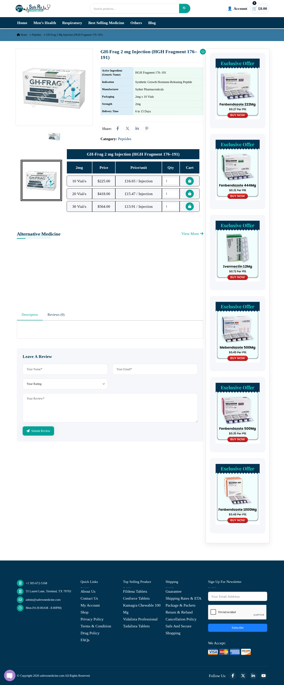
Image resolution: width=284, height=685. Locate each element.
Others (136, 23)
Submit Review (40, 431)
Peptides (36, 34)
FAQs (85, 640)
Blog (152, 23)
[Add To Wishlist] (203, 52)
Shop (84, 612)
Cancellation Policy (181, 619)
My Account (90, 605)
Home (22, 23)
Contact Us (89, 598)
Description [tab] (30, 314)
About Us (88, 591)
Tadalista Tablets (136, 626)
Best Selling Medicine (106, 23)
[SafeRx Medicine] (33, 8)
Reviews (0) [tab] (56, 314)
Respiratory (72, 23)
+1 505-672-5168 (36, 583)
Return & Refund (179, 612)
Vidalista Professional (140, 619)
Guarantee (174, 591)
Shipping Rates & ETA (183, 598)
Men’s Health (44, 23)
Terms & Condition (96, 626)
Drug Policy (90, 633)
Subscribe (238, 627)
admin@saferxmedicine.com (43, 599)
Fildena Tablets (135, 591)
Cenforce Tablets (136, 598)
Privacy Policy (92, 619)
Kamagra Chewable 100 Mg (142, 608)
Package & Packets (181, 605)
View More (190, 233)
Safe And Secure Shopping (178, 629)
